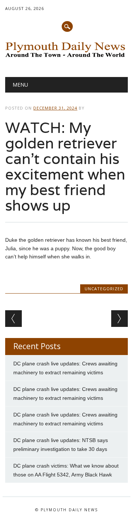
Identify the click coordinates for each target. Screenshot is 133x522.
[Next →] (119, 318)
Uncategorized (104, 288)
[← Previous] (13, 318)
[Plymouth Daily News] (66, 58)
